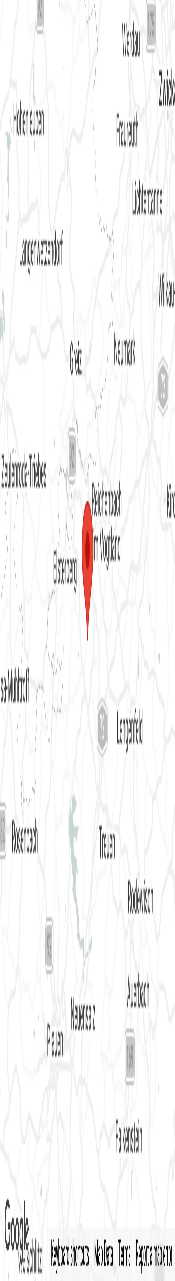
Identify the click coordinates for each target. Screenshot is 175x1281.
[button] (87, 30)
